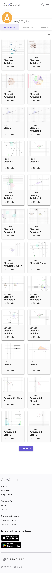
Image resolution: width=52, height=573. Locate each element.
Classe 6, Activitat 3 (9, 95)
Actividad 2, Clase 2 (36, 433)
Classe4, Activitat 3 (35, 197)
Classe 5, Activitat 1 (9, 197)
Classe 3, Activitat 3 (35, 298)
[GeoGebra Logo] (11, 4)
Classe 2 (8, 364)
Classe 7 (8, 128)
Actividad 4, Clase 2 (36, 399)
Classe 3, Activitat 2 (9, 332)
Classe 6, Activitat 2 (35, 61)
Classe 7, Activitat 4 (35, 129)
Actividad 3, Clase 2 (10, 433)
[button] (26, 448)
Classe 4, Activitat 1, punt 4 (13, 264)
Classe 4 (8, 161)
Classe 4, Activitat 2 (35, 230)
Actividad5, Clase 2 (13, 399)
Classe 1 (34, 364)
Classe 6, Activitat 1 (9, 61)
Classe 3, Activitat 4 (9, 298)
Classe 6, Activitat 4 (35, 95)
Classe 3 (34, 161)
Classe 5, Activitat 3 (9, 230)
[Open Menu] (47, 4)
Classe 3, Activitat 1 (35, 332)
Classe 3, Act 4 (38, 263)
